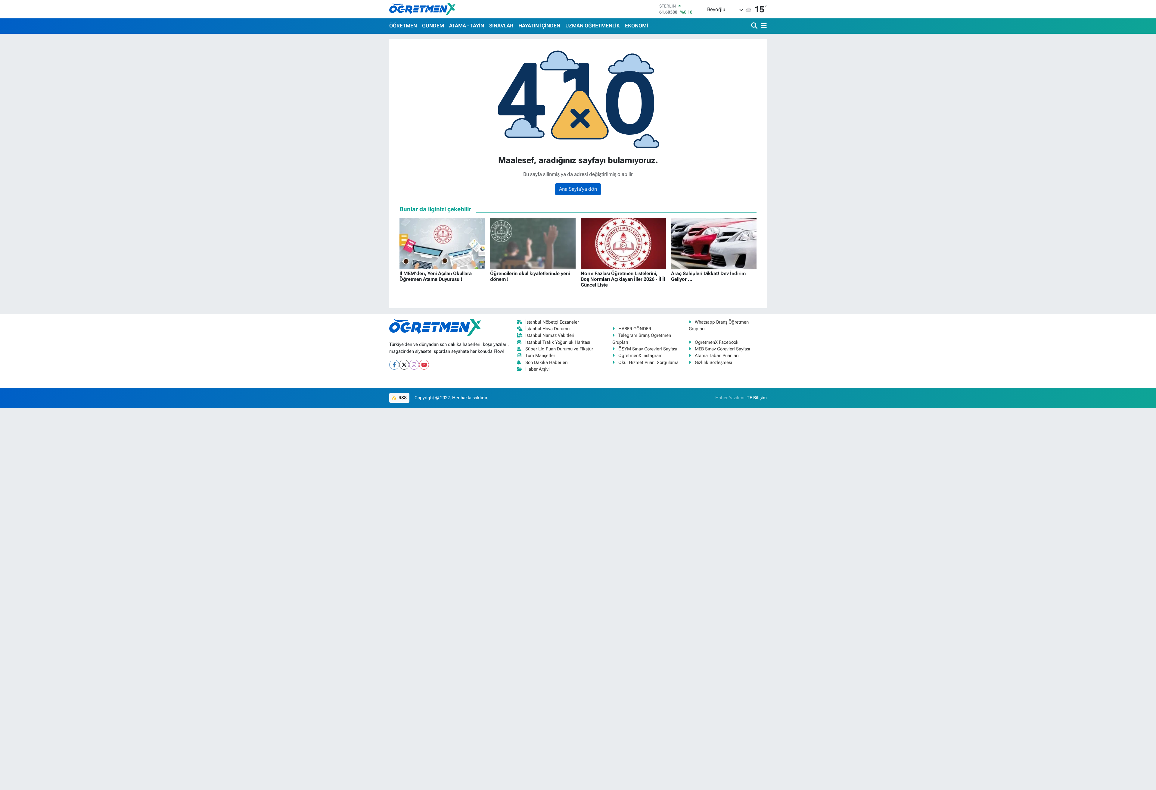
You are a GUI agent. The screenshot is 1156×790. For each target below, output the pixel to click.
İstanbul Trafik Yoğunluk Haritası (557, 342)
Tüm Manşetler (540, 355)
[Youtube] (424, 365)
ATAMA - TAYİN (466, 26)
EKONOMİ (636, 26)
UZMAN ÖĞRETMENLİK (592, 26)
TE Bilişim (757, 397)
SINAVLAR (501, 26)
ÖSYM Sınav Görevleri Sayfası (647, 349)
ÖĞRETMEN (403, 26)
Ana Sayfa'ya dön (578, 189)
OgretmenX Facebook (716, 342)
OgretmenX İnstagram (640, 355)
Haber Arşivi (537, 369)
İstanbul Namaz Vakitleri (549, 335)
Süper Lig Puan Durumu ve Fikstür (559, 349)
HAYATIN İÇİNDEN (539, 26)
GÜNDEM (433, 26)
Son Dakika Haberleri (546, 362)
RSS (402, 397)
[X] (404, 365)
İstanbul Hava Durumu (547, 328)
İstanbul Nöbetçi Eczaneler (552, 322)
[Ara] (755, 26)
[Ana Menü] (763, 26)
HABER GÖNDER (634, 328)
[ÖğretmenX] (422, 9)
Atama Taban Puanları (717, 355)
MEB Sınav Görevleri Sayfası (722, 349)
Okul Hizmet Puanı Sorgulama (648, 362)
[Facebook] (394, 365)
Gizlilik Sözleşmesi (713, 362)
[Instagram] (414, 365)
